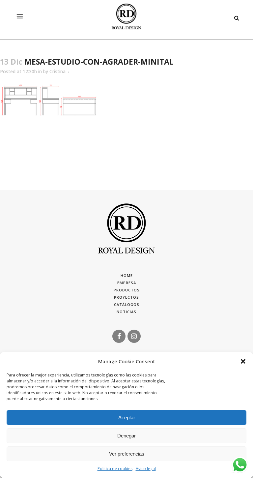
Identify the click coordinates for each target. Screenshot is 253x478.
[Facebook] (118, 335)
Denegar (126, 435)
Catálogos (126, 304)
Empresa (126, 282)
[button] (243, 361)
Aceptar (126, 417)
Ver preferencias (126, 454)
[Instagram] (134, 335)
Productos (127, 289)
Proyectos (126, 297)
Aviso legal (146, 468)
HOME (127, 275)
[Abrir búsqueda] (235, 17)
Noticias (126, 311)
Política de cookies (115, 468)
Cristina (57, 71)
